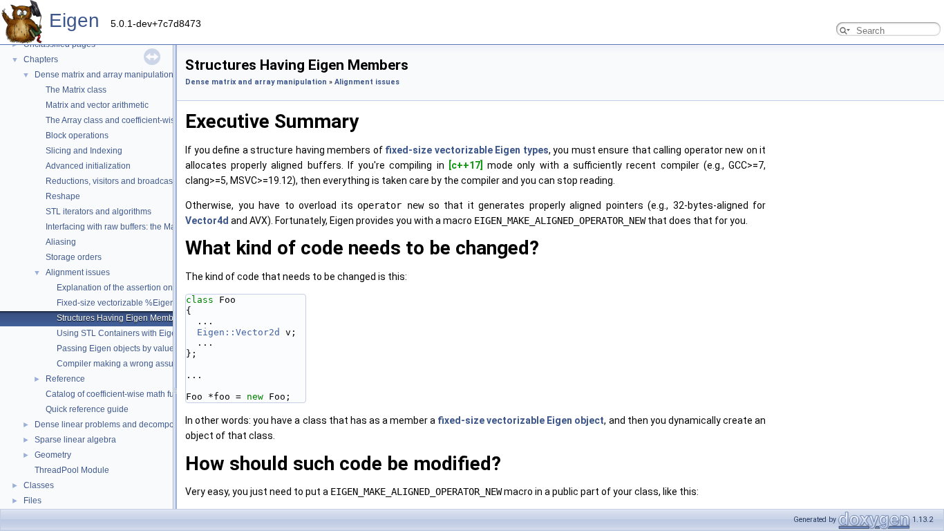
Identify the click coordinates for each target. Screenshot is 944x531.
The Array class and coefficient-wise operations (134, 120)
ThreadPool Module (72, 470)
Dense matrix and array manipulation (104, 75)
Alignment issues (78, 272)
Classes (38, 485)
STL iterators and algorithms (98, 211)
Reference (65, 379)
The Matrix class (76, 90)
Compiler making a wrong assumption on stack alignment (164, 364)
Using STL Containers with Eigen (119, 333)
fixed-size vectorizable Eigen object (520, 420)
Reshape (63, 196)
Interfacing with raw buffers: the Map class (124, 227)
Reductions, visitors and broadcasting (116, 181)
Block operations (77, 135)
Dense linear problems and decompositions (116, 424)
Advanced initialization (88, 166)
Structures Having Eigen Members (121, 318)
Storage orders (74, 257)
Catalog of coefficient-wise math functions (123, 394)
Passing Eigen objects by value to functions (138, 348)
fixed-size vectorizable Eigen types (467, 150)
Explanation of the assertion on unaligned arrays (147, 287)
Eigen (74, 20)
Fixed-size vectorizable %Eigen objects (130, 303)
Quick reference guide (87, 409)
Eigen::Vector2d (238, 332)
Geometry (53, 455)
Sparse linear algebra (75, 440)
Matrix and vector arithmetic (97, 105)
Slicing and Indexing (84, 151)
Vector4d (207, 220)
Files (32, 500)
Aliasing (61, 242)
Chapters (40, 59)
